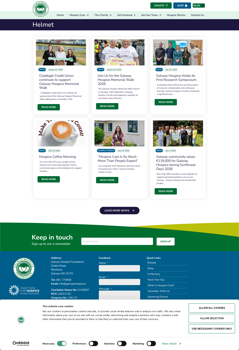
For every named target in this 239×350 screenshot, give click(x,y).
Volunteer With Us (158, 291)
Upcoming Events (157, 297)
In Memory (153, 274)
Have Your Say (155, 279)
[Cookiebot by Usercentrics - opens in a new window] (21, 343)
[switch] (93, 343)
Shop (150, 268)
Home (60, 15)
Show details (169, 343)
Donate (151, 262)
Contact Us (197, 15)
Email (103, 277)
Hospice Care (77, 15)
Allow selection (212, 318)
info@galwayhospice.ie (72, 284)
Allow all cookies (212, 307)
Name (103, 263)
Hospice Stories (176, 15)
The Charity (101, 15)
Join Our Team (149, 15)
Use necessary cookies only (212, 328)
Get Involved (124, 15)
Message (105, 289)
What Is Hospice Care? (160, 285)
